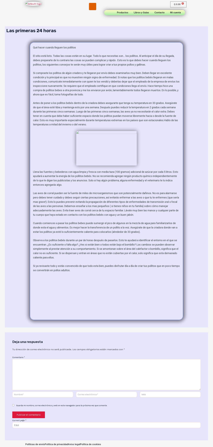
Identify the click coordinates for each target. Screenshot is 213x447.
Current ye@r (19, 420)
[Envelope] (78, 17)
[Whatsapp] (64, 17)
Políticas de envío (35, 444)
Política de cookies (90, 444)
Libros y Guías (141, 12)
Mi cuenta (175, 12)
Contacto (159, 12)
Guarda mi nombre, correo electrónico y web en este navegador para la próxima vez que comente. (61, 405)
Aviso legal (74, 444)
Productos (122, 12)
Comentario (18, 357)
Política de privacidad (56, 444)
